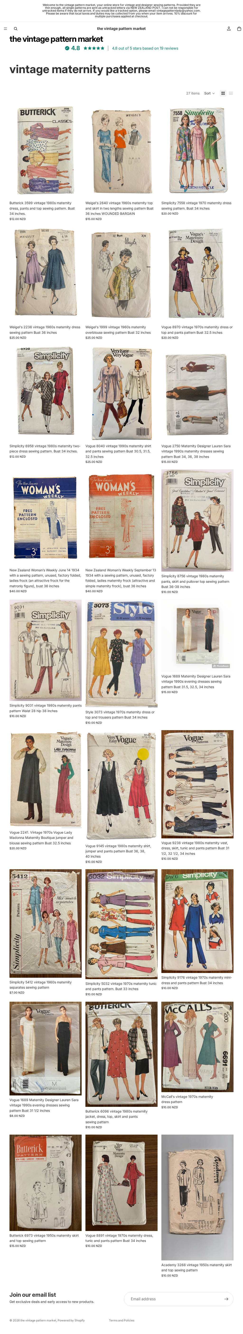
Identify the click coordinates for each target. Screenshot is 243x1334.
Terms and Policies (121, 1320)
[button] (209, 93)
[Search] (15, 28)
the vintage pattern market (38, 1320)
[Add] (74, 191)
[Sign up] (226, 1299)
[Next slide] (74, 150)
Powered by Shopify (71, 1320)
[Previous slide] (16, 150)
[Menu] (5, 28)
